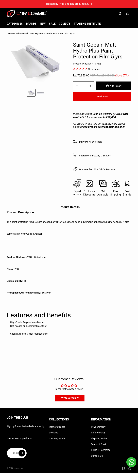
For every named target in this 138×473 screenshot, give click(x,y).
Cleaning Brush (57, 438)
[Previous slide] (9, 62)
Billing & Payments (100, 450)
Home (11, 33)
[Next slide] (62, 62)
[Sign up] (21, 453)
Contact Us (97, 455)
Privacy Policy (98, 427)
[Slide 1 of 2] (31, 92)
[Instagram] (129, 468)
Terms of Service (99, 444)
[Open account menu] (120, 13)
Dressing (53, 432)
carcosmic (18, 468)
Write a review (70, 398)
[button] (80, 69)
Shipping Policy (99, 438)
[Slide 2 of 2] (41, 92)
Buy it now (102, 96)
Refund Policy (98, 432)
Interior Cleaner (57, 427)
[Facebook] (123, 468)
